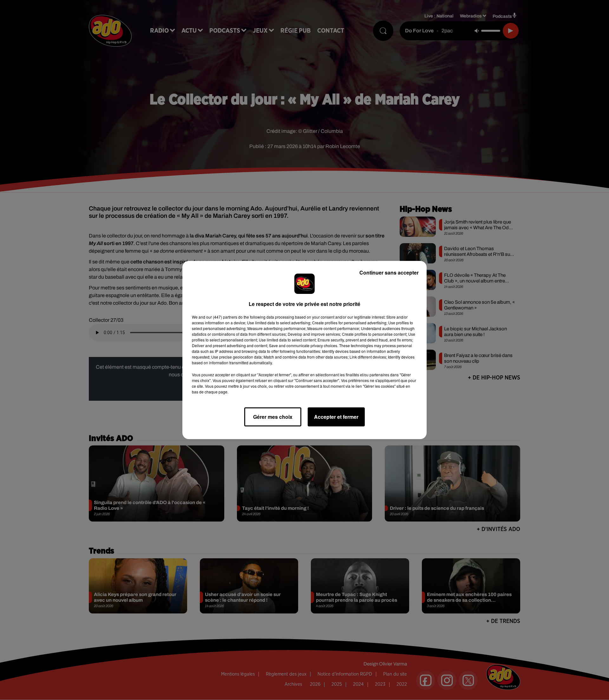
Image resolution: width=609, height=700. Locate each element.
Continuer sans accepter (389, 272)
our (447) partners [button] (221, 317)
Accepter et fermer (336, 416)
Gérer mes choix (272, 416)
